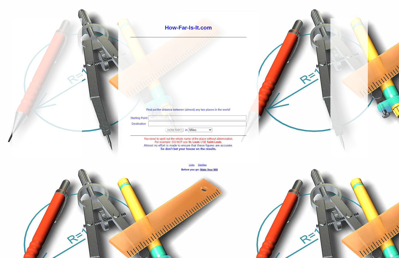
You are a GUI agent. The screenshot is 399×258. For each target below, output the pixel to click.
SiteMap (202, 165)
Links (191, 165)
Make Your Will (209, 169)
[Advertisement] (188, 72)
